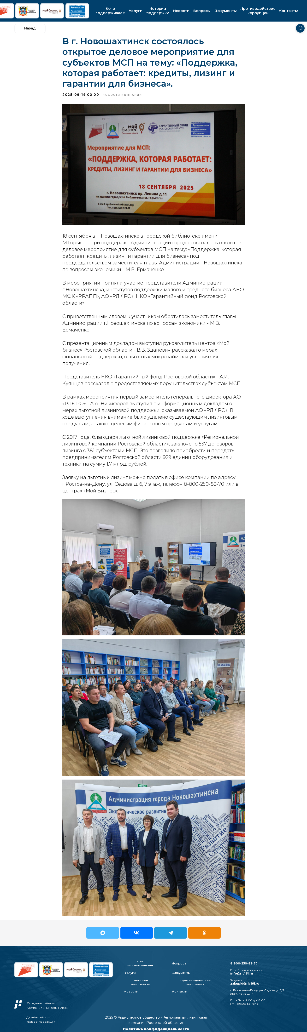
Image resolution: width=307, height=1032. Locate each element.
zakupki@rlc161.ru (244, 983)
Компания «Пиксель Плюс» (47, 1007)
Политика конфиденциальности (156, 1029)
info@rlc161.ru (241, 973)
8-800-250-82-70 (244, 963)
